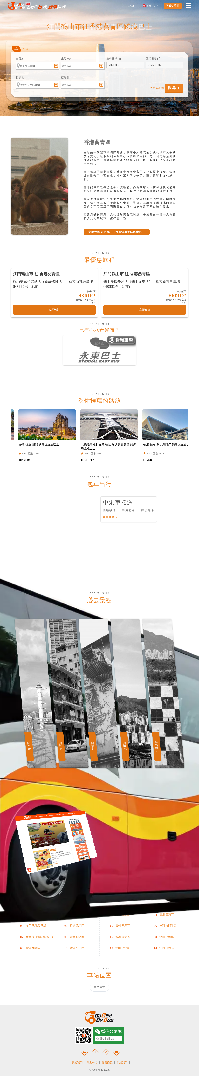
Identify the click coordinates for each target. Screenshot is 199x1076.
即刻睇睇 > (110, 517)
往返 (16, 48)
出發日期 (112, 58)
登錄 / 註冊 (172, 6)
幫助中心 (92, 1062)
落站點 (65, 77)
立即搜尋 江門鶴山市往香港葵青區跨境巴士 (116, 232)
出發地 (20, 58)
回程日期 (151, 58)
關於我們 (77, 1062)
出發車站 (66, 58)
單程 (25, 48)
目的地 (20, 77)
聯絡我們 (122, 1062)
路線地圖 (158, 87)
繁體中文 (151, 5)
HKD (131, 5)
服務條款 (107, 1062)
